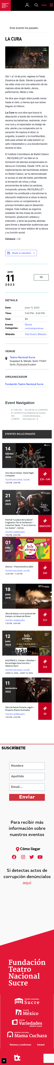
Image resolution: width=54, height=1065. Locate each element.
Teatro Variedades (15, 532)
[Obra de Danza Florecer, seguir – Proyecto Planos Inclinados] (27, 689)
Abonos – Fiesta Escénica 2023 (19, 567)
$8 (41, 277)
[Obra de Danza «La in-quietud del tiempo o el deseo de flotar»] (27, 596)
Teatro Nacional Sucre (22, 358)
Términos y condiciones (20, 1045)
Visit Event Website (35, 334)
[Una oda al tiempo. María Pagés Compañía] (27, 455)
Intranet (41, 1045)
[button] (36, 5)
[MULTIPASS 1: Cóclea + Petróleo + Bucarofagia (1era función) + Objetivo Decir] (27, 643)
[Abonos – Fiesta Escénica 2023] (27, 549)
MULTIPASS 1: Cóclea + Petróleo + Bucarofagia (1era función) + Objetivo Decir (20, 663)
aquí (27, 883)
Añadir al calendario (21, 252)
